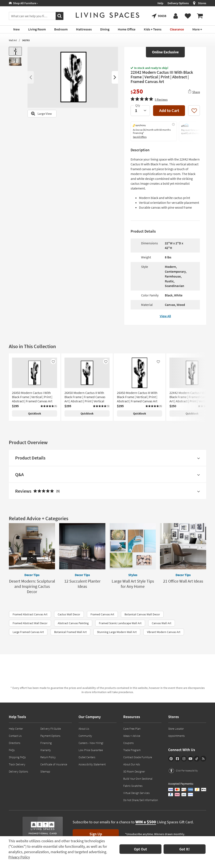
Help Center (16, 728)
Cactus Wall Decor (69, 614)
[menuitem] (200, 16)
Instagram (184, 759)
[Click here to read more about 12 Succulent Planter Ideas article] (82, 546)
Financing (46, 743)
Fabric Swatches (133, 786)
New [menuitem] (16, 29)
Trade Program (132, 750)
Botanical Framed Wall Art (70, 632)
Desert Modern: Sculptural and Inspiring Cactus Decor (32, 586)
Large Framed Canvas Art (28, 632)
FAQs (12, 750)
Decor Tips (31, 575)
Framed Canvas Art (102, 614)
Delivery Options (178, 3)
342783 (26, 40)
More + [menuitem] (197, 29)
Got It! (184, 849)
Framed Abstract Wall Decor (30, 623)
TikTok (197, 759)
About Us (84, 728)
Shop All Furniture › (25, 3)
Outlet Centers (87, 757)
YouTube (190, 759)
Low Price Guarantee (91, 750)
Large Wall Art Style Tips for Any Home (133, 583)
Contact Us (15, 736)
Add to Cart (169, 110)
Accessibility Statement (92, 764)
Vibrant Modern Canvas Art (163, 632)
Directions (14, 743)
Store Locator (176, 728)
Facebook (177, 759)
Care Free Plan (131, 728)
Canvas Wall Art (161, 623)
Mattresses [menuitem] (84, 29)
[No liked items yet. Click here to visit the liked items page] (188, 16)
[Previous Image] (31, 77)
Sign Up (95, 834)
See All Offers (140, 136)
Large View (45, 114)
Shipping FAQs (17, 757)
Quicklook (34, 413)
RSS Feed (203, 759)
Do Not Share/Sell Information (140, 800)
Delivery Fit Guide (50, 728)
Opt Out (140, 849)
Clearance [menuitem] (177, 29)
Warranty (45, 750)
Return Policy (48, 757)
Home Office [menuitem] (126, 29)
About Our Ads (131, 764)
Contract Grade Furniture (137, 757)
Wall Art (13, 40)
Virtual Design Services (136, 793)
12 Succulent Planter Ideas (82, 583)
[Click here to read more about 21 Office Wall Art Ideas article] (183, 546)
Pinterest (171, 759)
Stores (202, 3)
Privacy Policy (19, 857)
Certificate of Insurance (53, 764)
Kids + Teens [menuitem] (152, 29)
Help (160, 3)
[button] (149, 99)
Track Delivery (17, 764)
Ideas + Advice (131, 736)
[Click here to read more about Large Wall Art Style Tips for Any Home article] (133, 546)
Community (85, 736)
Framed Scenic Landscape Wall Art (120, 623)
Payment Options (50, 736)
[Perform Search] (59, 16)
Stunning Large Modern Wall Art (117, 632)
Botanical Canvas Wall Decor (142, 614)
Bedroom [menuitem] (61, 29)
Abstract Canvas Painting (73, 623)
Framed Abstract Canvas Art (30, 614)
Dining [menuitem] (104, 29)
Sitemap (45, 771)
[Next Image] (115, 77)
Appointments (176, 736)
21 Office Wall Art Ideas (183, 581)
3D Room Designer (134, 771)
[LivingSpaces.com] (107, 15)
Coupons (128, 743)
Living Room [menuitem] (37, 29)
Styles (132, 575)
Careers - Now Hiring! (91, 743)
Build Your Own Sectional (137, 778)
